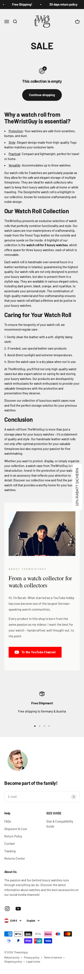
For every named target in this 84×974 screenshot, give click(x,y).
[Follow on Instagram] (7, 909)
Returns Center (14, 858)
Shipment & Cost (15, 829)
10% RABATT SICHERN (77, 487)
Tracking (10, 851)
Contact (9, 843)
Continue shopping (42, 95)
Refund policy (12, 957)
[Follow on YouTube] (18, 909)
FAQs (7, 821)
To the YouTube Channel (39, 652)
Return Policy (13, 836)
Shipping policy (13, 961)
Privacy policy (31, 957)
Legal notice (33, 961)
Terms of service (53, 957)
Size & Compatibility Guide (59, 824)
